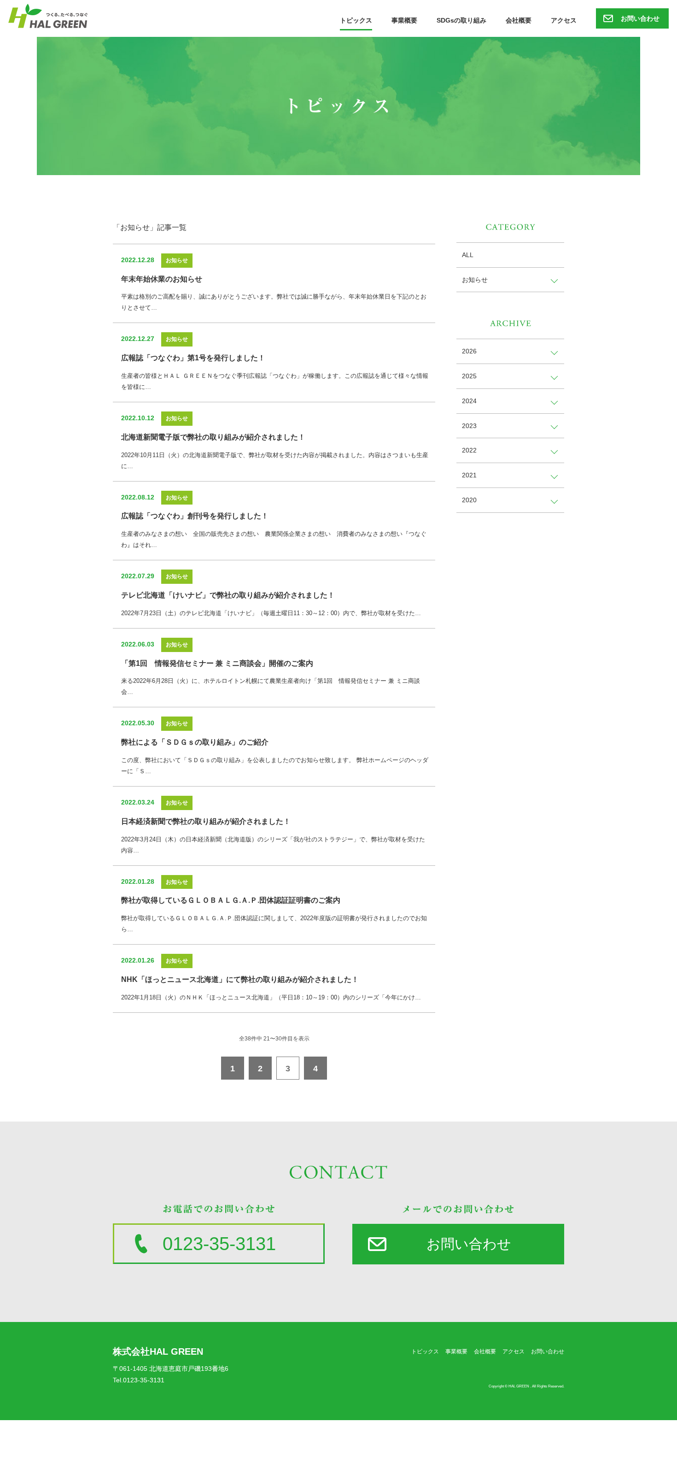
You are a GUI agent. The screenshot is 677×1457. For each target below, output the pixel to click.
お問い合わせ (640, 18)
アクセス (564, 20)
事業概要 (404, 20)
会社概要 (518, 20)
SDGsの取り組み (461, 20)
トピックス (356, 20)
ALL (467, 254)
